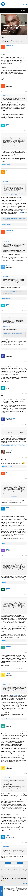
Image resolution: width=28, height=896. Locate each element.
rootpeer (8, 387)
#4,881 (25, 52)
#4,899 (25, 773)
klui (7, 170)
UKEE (7, 549)
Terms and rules (10, 878)
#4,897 (25, 680)
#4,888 (25, 361)
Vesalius (8, 265)
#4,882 (25, 91)
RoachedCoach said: (7, 483)
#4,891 (25, 457)
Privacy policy (17, 878)
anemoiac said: (6, 684)
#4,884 (25, 177)
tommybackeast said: (7, 134)
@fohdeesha (15, 695)
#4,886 (25, 272)
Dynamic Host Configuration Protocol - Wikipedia (15, 218)
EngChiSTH (9, 673)
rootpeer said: (5, 428)
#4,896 (25, 652)
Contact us (3, 878)
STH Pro (3, 876)
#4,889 (25, 393)
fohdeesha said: (6, 95)
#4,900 (25, 842)
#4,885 (25, 237)
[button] (2, 11)
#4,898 (25, 731)
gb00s (7, 507)
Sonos (21, 212)
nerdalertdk (9, 451)
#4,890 (25, 424)
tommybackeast (10, 45)
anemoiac (8, 646)
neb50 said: (5, 241)
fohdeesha (5, 32)
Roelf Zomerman (10, 355)
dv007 (7, 472)
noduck (8, 588)
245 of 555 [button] (14, 863)
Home (24, 878)
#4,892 (25, 478)
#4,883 (25, 130)
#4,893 (25, 514)
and (8, 466)
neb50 (7, 124)
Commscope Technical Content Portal (11, 291)
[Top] (1, 881)
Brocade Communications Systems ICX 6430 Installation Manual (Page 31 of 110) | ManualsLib (13, 444)
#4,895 (25, 594)
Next (20, 863)
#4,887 (25, 310)
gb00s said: (5, 559)
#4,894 (25, 555)
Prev (8, 863)
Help (22, 878)
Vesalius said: (5, 326)
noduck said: (5, 846)
